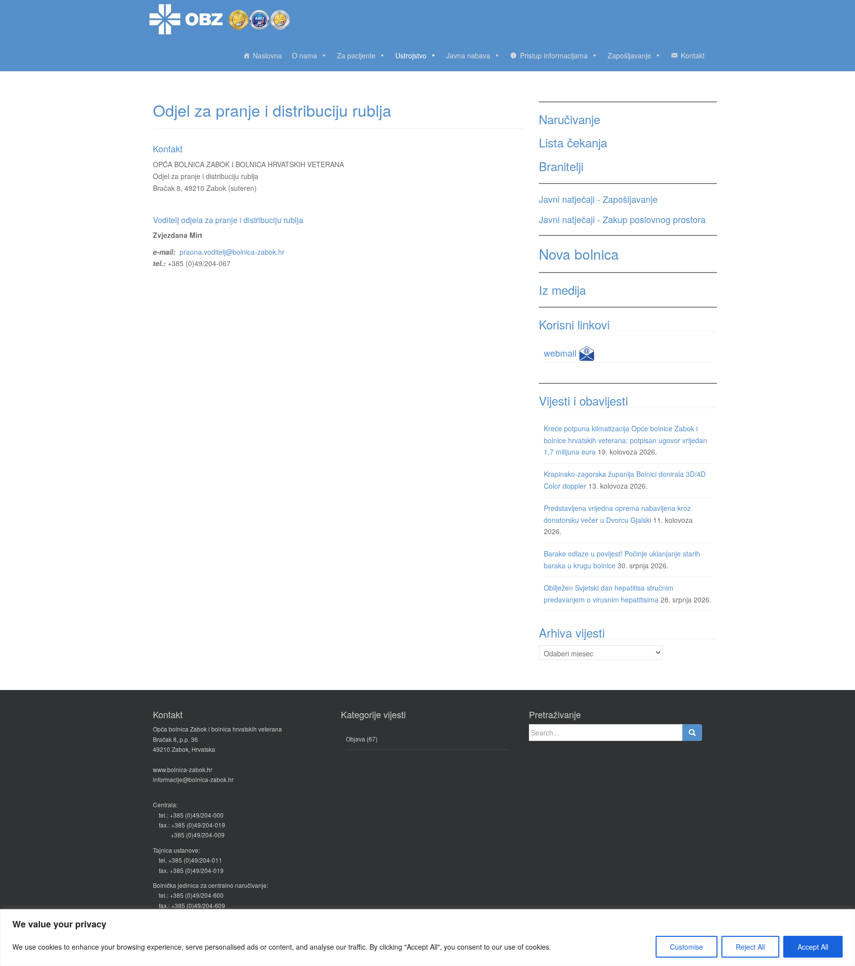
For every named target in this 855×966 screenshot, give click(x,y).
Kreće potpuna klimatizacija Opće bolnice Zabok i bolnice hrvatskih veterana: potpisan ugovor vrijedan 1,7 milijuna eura (625, 440)
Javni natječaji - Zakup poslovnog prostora (622, 219)
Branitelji (561, 166)
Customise (686, 947)
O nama (304, 55)
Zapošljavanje (629, 55)
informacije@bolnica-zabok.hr (193, 779)
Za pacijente (356, 55)
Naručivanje (569, 119)
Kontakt (693, 55)
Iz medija (562, 289)
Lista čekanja (573, 142)
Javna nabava (468, 55)
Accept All (813, 947)
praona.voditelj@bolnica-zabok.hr (232, 252)
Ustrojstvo (411, 55)
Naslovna (267, 55)
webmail (561, 352)
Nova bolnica (579, 254)
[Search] (692, 732)
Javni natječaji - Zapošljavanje (598, 198)
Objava (355, 739)
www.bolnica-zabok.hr (182, 769)
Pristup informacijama (554, 55)
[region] (427, 937)
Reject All (750, 947)
